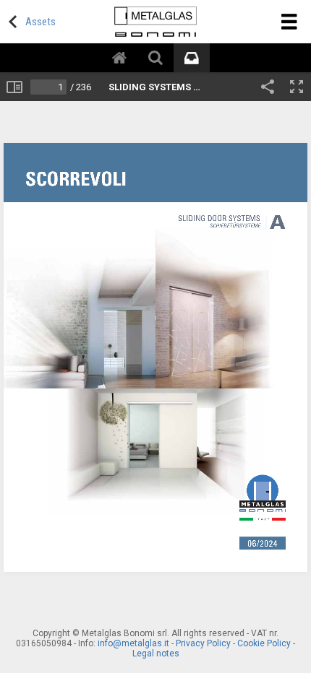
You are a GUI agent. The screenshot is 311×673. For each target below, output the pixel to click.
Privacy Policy (203, 643)
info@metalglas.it (133, 643)
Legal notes (155, 653)
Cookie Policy (264, 643)
